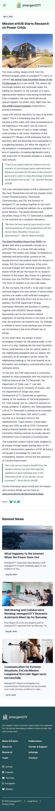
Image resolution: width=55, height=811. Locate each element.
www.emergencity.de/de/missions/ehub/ (23, 494)
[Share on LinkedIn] (15, 502)
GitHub (8, 766)
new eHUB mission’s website (16, 106)
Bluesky (9, 789)
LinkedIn (9, 772)
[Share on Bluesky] (11, 502)
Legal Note (33, 801)
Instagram (10, 783)
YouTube (10, 778)
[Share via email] (18, 502)
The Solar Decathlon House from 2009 (21, 241)
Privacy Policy (8, 804)
